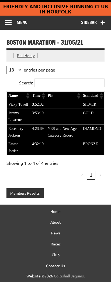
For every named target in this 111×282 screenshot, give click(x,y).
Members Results (25, 193)
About (55, 222)
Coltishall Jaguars (69, 275)
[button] (27, 95)
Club (56, 254)
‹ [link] (82, 175)
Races (56, 244)
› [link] (100, 175)
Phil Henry (26, 55)
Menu (22, 22)
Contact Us (55, 265)
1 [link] (91, 175)
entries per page (39, 69)
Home (55, 211)
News (55, 233)
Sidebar (89, 22)
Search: (26, 82)
